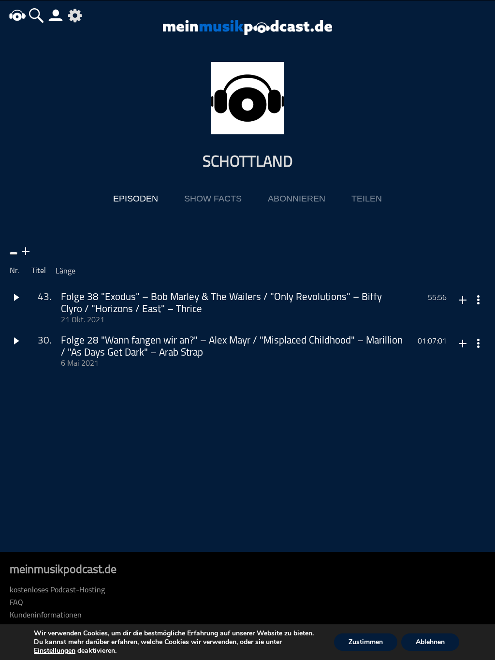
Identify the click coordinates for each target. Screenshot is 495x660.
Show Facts (213, 198)
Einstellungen (54, 650)
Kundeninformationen (46, 615)
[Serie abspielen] (13, 253)
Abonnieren (296, 198)
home (17, 15)
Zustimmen (366, 641)
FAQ (16, 603)
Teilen (366, 198)
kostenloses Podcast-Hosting (57, 590)
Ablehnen (430, 641)
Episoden (135, 198)
